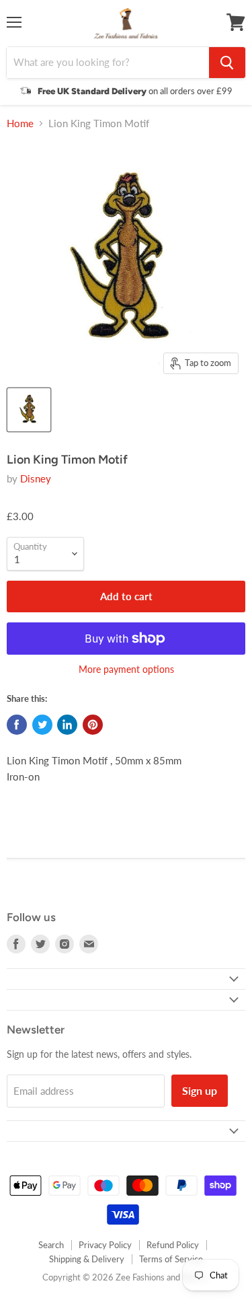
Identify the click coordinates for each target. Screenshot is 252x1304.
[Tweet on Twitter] (42, 725)
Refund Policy (172, 1244)
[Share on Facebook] (17, 725)
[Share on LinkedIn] (67, 725)
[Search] (227, 62)
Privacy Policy (105, 1244)
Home (20, 123)
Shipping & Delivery (86, 1259)
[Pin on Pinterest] (93, 725)
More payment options (126, 669)
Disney (35, 478)
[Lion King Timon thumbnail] (28, 409)
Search (51, 1244)
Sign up (199, 1090)
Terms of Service (171, 1259)
